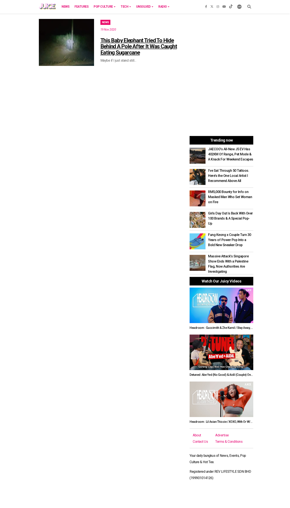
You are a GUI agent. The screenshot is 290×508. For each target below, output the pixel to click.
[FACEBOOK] (206, 5)
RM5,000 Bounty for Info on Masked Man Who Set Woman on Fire (230, 197)
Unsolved (143, 6)
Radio (162, 6)
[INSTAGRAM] (218, 5)
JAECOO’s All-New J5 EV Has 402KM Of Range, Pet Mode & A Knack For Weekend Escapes (230, 154)
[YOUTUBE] (224, 5)
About (197, 435)
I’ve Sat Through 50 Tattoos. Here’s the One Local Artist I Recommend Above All (228, 176)
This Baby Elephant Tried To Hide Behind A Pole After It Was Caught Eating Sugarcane (138, 46)
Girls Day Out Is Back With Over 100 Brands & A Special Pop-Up (230, 218)
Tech (125, 6)
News (65, 6)
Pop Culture (103, 6)
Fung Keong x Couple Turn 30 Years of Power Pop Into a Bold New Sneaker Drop (229, 240)
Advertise (222, 435)
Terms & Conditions (228, 442)
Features (82, 6)
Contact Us (200, 442)
